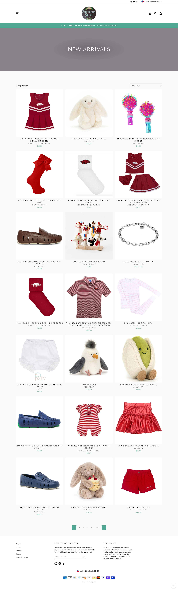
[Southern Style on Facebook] (60, 563)
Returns (18, 554)
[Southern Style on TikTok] (64, 563)
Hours (18, 547)
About (18, 544)
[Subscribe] (84, 556)
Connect (19, 551)
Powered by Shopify (89, 582)
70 (98, 527)
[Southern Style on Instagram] (55, 563)
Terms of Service (22, 558)
